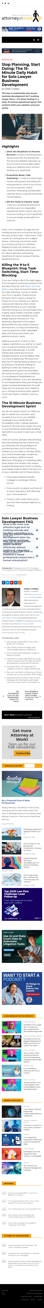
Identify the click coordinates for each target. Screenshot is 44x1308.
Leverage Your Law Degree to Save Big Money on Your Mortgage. (23, 1254)
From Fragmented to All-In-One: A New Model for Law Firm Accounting (23, 1202)
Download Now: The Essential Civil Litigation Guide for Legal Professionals (23, 667)
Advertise (38, 1296)
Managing (37, 621)
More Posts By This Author (13, 633)
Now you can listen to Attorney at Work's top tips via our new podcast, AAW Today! (24, 673)
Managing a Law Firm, (21, 568)
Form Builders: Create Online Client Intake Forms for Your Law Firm (32, 695)
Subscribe (23, 753)
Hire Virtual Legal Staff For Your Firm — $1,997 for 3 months (23, 643)
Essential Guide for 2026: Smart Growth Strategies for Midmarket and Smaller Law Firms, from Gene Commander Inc (23, 680)
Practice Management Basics (29, 570)
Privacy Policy (36, 1290)
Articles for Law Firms (22, 716)
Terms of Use (26, 1296)
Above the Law (24, 624)
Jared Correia (12, 89)
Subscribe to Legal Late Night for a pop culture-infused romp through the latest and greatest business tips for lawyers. (24, 661)
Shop (33, 1300)
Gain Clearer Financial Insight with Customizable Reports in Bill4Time (21, 648)
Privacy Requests (34, 1293)
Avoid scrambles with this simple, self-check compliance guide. (22, 1246)
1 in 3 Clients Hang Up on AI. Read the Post (24, 1209)
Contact (25, 1300)
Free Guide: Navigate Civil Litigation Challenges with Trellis (22, 1224)
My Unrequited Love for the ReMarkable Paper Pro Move (13, 696)
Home (39, 1300)
